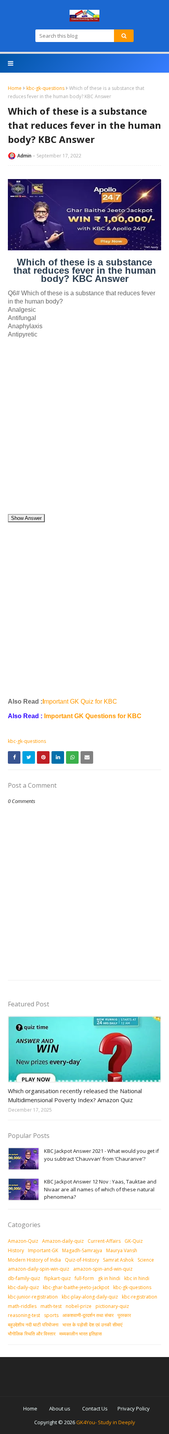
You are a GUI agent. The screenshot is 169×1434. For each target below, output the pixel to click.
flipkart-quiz (57, 1278)
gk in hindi (109, 1278)
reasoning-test (24, 1315)
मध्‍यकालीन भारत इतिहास (80, 1333)
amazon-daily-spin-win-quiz (38, 1269)
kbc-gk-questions (45, 88)
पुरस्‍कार (124, 1315)
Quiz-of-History (82, 1260)
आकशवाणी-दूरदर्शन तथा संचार (88, 1315)
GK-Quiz (134, 1241)
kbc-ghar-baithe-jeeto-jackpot (76, 1287)
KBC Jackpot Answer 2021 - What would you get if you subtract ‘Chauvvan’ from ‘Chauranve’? (101, 1154)
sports (51, 1315)
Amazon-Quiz (23, 1241)
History (16, 1250)
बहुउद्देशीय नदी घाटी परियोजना (33, 1324)
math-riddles (22, 1306)
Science (146, 1260)
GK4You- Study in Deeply (105, 1422)
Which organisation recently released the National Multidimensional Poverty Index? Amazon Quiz (75, 1095)
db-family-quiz (24, 1278)
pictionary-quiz (112, 1306)
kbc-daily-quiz (23, 1287)
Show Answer (26, 518)
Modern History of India (34, 1260)
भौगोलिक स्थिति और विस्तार (31, 1333)
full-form (84, 1278)
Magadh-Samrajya (82, 1250)
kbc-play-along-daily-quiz (90, 1296)
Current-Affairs (104, 1241)
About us (59, 1408)
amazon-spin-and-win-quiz (102, 1269)
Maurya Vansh (121, 1250)
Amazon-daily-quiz (63, 1241)
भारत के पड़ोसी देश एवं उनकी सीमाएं (92, 1324)
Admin (24, 155)
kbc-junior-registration (33, 1296)
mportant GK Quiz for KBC (79, 701)
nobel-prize (79, 1306)
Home (15, 88)
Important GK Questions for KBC (92, 716)
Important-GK (43, 1250)
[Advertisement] (84, 429)
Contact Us (95, 1408)
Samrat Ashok (118, 1260)
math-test (51, 1306)
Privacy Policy (134, 1408)
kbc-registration (139, 1296)
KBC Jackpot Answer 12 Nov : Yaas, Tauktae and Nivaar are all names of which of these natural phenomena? (100, 1189)
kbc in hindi (136, 1278)
